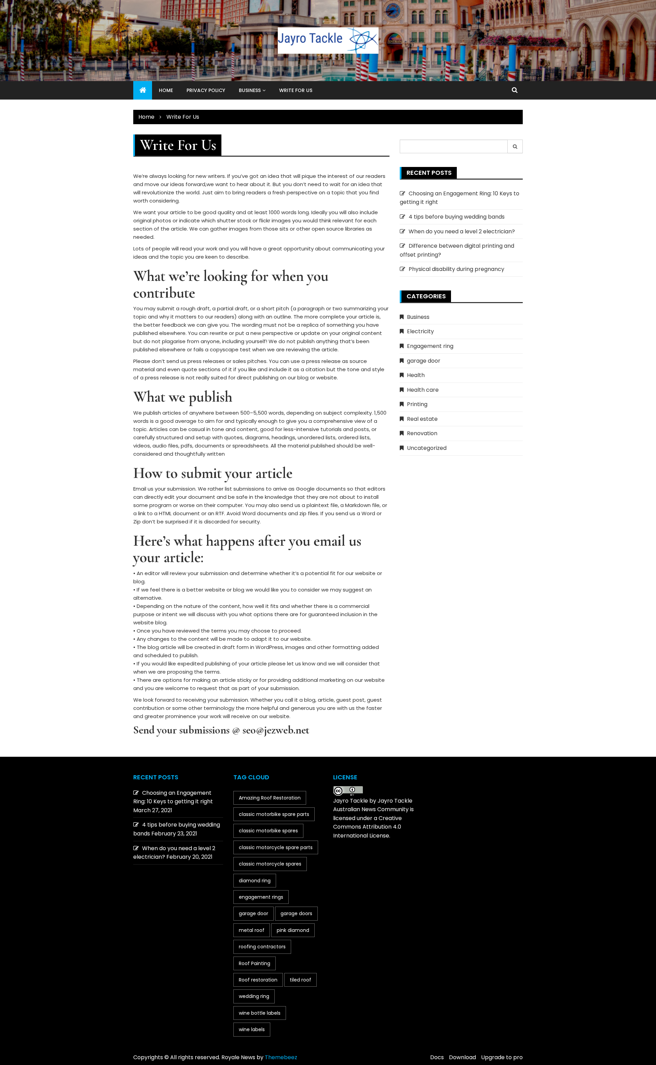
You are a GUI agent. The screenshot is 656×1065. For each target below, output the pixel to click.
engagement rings (261, 897)
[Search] (515, 146)
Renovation (422, 433)
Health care (423, 390)
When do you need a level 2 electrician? (462, 231)
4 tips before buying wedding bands (457, 217)
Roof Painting (254, 963)
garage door (423, 361)
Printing (417, 404)
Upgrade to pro (502, 1057)
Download (462, 1057)
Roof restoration (258, 979)
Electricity (420, 331)
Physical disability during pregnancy (456, 269)
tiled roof (300, 979)
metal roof (251, 930)
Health (416, 375)
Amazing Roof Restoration (270, 797)
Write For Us (295, 90)
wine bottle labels (260, 1013)
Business (250, 90)
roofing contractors (262, 946)
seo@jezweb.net (276, 730)
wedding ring (254, 996)
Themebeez (281, 1057)
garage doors (296, 913)
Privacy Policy (206, 90)
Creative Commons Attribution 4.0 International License (367, 827)
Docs (437, 1057)
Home (166, 90)
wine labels (252, 1029)
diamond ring (255, 880)
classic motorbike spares (268, 830)
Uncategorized (427, 448)
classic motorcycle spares (270, 863)
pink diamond (293, 930)
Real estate (422, 419)
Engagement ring (430, 346)
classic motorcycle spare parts (276, 847)
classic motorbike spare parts (274, 814)
